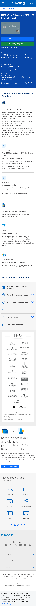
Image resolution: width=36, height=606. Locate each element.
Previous (11, 525)
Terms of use (28, 576)
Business (26, 518)
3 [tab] (21, 525)
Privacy (13, 576)
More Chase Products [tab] (19, 561)
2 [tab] (18, 525)
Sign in (33, 3)
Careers (6, 576)
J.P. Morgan (15, 574)
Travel (10, 518)
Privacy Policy (6, 604)
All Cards (26, 494)
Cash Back (10, 506)
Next (25, 525)
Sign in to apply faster (22, 39)
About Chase (6, 574)
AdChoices (26, 579)
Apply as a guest (23, 44)
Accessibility (10, 579)
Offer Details (4, 47)
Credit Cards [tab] (19, 554)
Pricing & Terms (14, 47)
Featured (10, 494)
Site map (18, 579)
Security (19, 576)
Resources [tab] (19, 567)
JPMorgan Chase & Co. (27, 574)
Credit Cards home (8, 8)
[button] (34, 592)
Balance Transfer (26, 506)
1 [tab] (14, 525)
